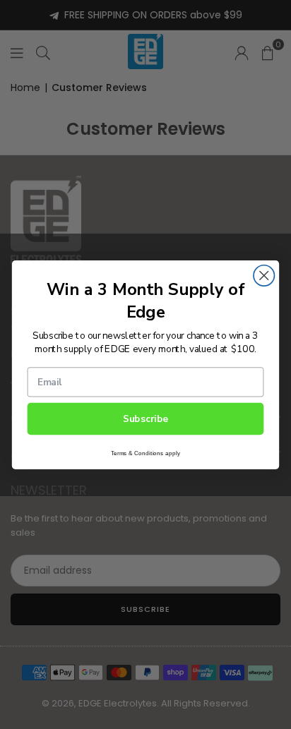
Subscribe (146, 418)
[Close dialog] (264, 275)
